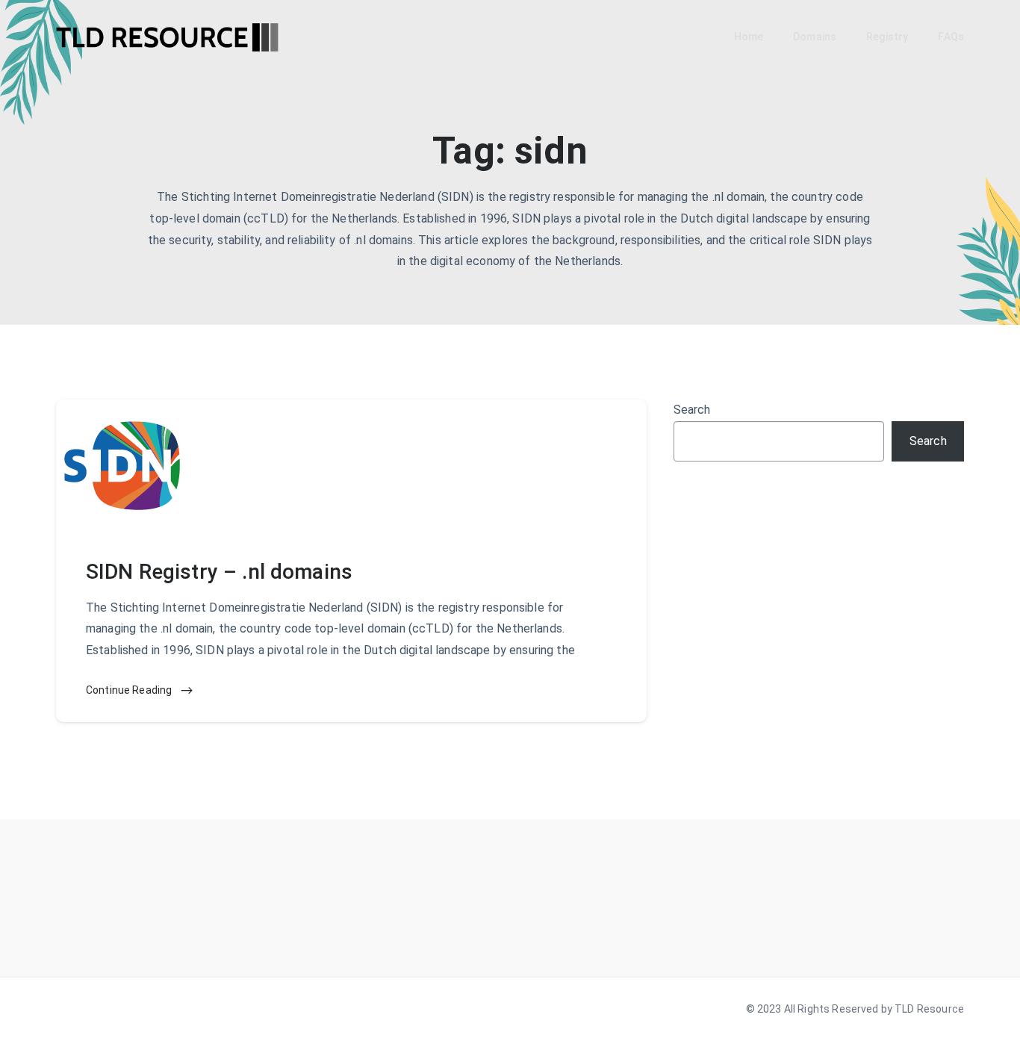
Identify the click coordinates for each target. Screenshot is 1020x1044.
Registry (887, 37)
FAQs (951, 37)
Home (749, 37)
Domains (814, 37)
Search (692, 410)
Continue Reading (130, 690)
